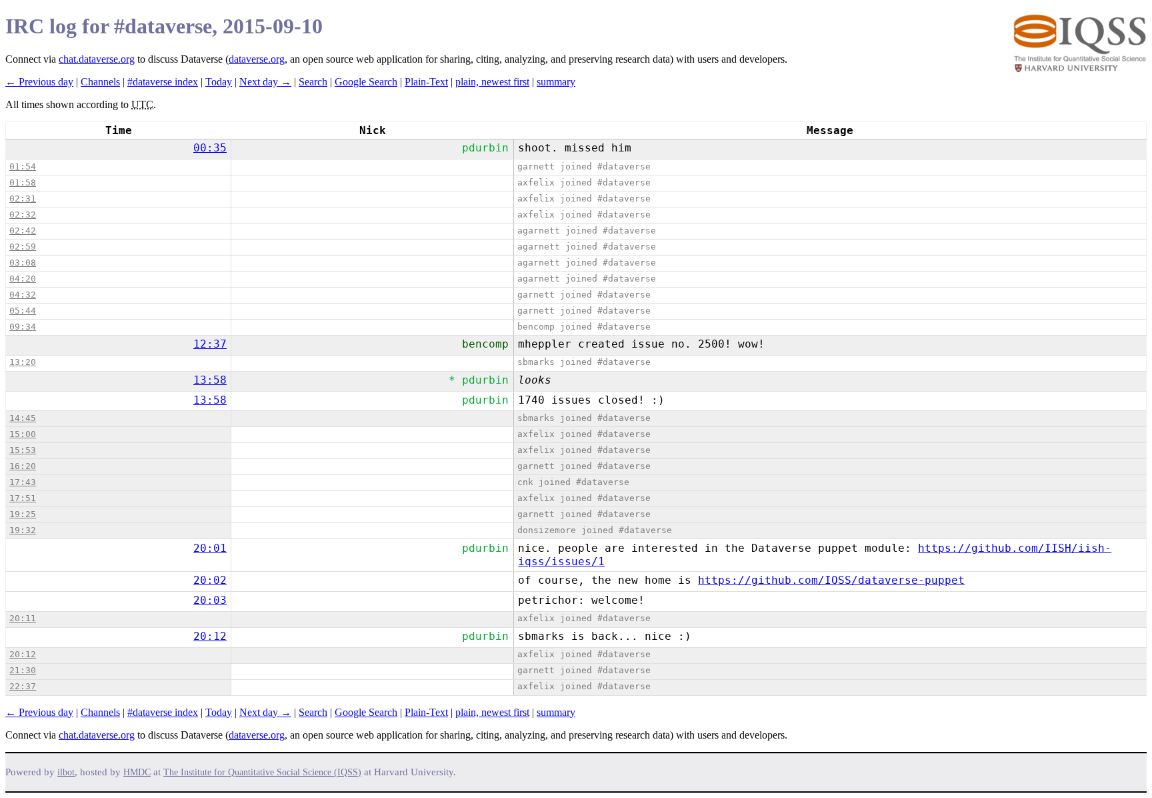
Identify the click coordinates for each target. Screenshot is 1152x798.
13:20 (22, 362)
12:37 (210, 344)
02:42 (22, 231)
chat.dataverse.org (97, 59)
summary (556, 81)
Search (313, 81)
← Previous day (39, 81)
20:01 (210, 548)
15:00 (22, 434)
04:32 (22, 295)
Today (218, 81)
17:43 (22, 482)
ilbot (66, 772)
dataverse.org (257, 59)
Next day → (265, 81)
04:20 (22, 279)
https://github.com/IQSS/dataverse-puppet (831, 580)
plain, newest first (492, 81)
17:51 (22, 498)
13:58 (210, 380)
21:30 (22, 670)
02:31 (22, 198)
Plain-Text (426, 81)
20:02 (210, 580)
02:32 (22, 215)
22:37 (22, 686)
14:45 (22, 418)
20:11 (22, 618)
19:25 (22, 514)
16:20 (22, 466)
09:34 (22, 327)
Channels (100, 81)
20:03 (210, 600)
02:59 (22, 247)
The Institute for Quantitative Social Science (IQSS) (262, 772)
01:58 (22, 182)
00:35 (210, 147)
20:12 (210, 636)
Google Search (366, 81)
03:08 (22, 263)
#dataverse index (162, 81)
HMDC (137, 772)
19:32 (22, 530)
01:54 (22, 166)
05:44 (22, 311)
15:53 (22, 450)
